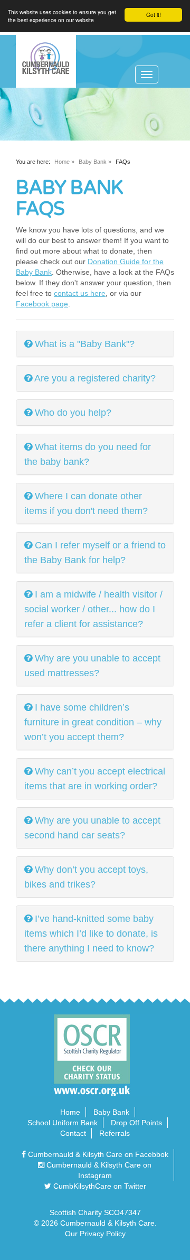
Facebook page (42, 304)
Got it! (153, 14)
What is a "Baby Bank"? (85, 344)
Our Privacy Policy (95, 1233)
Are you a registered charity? (95, 378)
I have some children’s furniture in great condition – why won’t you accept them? (93, 722)
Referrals (114, 1133)
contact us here (80, 293)
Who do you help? (73, 412)
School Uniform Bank (62, 1122)
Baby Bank (93, 161)
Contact (73, 1133)
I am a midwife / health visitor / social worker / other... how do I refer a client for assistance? (93, 609)
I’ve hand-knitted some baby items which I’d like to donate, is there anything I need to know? (91, 933)
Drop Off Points (136, 1122)
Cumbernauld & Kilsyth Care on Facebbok (97, 1154)
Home (62, 161)
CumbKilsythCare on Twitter (98, 1186)
